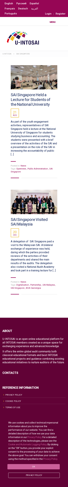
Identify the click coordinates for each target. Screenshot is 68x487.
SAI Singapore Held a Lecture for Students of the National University (30, 100)
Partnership (36, 285)
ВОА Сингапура (33, 288)
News (23, 165)
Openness (21, 168)
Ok (33, 467)
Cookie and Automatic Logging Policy (27, 444)
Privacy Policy (34, 437)
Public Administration (38, 168)
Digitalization (22, 285)
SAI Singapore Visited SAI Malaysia (29, 222)
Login (48, 14)
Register (61, 14)
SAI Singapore (18, 288)
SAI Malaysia (49, 285)
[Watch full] (34, 77)
